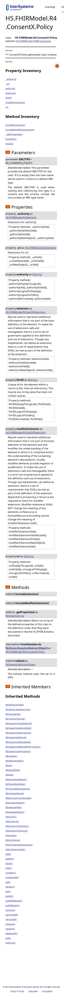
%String (36, 274)
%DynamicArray (14, 616)
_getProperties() (14, 134)
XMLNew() (11, 835)
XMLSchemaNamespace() (19, 844)
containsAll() (12, 877)
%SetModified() (13, 807)
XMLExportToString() (16, 830)
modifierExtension (15, 102)
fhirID (8, 97)
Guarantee (33, 991)
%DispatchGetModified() (18, 728)
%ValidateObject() (14, 812)
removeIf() (11, 919)
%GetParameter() (14, 760)
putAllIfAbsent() (13, 900)
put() (8, 891)
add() (8, 854)
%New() (9, 774)
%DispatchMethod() (16, 737)
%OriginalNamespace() (17, 788)
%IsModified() (12, 770)
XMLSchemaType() (15, 849)
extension (10, 93)
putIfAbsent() (12, 905)
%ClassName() (13, 714)
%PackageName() (14, 793)
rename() (10, 924)
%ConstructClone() (15, 718)
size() (8, 938)
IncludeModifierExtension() (19, 129)
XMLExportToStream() (17, 826)
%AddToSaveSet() (14, 704)
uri (6, 107)
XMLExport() (12, 821)
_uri (7, 83)
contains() (10, 872)
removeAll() (11, 914)
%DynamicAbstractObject (20, 664)
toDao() (9, 143)
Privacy (13, 991)
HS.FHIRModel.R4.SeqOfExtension (25, 312)
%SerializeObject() (15, 802)
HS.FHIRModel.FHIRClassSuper (33, 41)
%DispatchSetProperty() (18, 751)
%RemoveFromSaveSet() (18, 798)
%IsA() (8, 765)
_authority (10, 79)
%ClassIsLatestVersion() (18, 709)
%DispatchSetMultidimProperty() (23, 746)
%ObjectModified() (15, 784)
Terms (21, 991)
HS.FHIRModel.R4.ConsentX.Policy (25, 651)
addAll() (9, 858)
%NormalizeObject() (16, 779)
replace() (10, 928)
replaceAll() (11, 933)
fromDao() (11, 138)
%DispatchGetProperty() (18, 732)
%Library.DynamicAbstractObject (26, 648)
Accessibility (47, 991)
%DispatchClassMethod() (18, 723)
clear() (8, 868)
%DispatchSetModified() (18, 742)
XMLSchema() (12, 840)
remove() (10, 910)
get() (7, 882)
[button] (7, 152)
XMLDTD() (10, 816)
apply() (9, 863)
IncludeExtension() (15, 124)
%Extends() (11, 756)
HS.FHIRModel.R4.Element (20, 217)
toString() (10, 942)
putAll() (9, 896)
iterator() (10, 886)
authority (10, 88)
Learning (50, 7)
